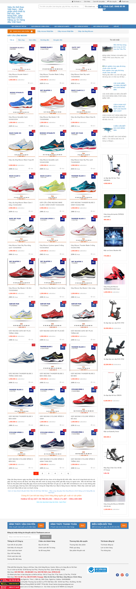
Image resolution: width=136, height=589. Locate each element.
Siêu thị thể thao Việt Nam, (54, 577)
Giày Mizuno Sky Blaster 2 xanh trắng (52, 288)
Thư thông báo (106, 550)
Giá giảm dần (57, 40)
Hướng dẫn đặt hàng (14, 559)
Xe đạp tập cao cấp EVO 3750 (114, 323)
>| (68, 473)
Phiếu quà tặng (75, 547)
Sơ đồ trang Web (44, 550)
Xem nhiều (32, 40)
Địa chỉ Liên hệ (44, 545)
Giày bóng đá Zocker (100, 26)
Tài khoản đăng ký (107, 545)
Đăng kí (45, 537)
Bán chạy (21, 40)
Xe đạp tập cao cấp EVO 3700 (114, 359)
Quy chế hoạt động (13, 553)
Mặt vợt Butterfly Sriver (111, 431)
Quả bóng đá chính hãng (40, 26)
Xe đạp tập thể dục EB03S (112, 395)
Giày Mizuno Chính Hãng (73, 577)
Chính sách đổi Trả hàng (47, 547)
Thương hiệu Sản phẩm (78, 545)
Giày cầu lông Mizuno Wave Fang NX (21, 160)
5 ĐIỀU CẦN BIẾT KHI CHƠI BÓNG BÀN (120, 128)
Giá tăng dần (44, 40)
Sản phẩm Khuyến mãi (77, 550)
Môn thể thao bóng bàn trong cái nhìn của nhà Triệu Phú (120, 47)
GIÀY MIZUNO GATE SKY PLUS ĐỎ (52, 331)
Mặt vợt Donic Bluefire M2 (112, 250)
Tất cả (12, 40)
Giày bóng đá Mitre (81, 26)
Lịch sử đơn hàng (107, 547)
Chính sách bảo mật (14, 556)
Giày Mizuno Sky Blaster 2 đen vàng (83, 288)
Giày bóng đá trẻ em (19, 26)
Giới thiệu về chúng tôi (15, 547)
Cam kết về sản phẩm (14, 545)
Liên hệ (116, 26)
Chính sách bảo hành (14, 550)
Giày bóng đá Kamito (61, 26)
